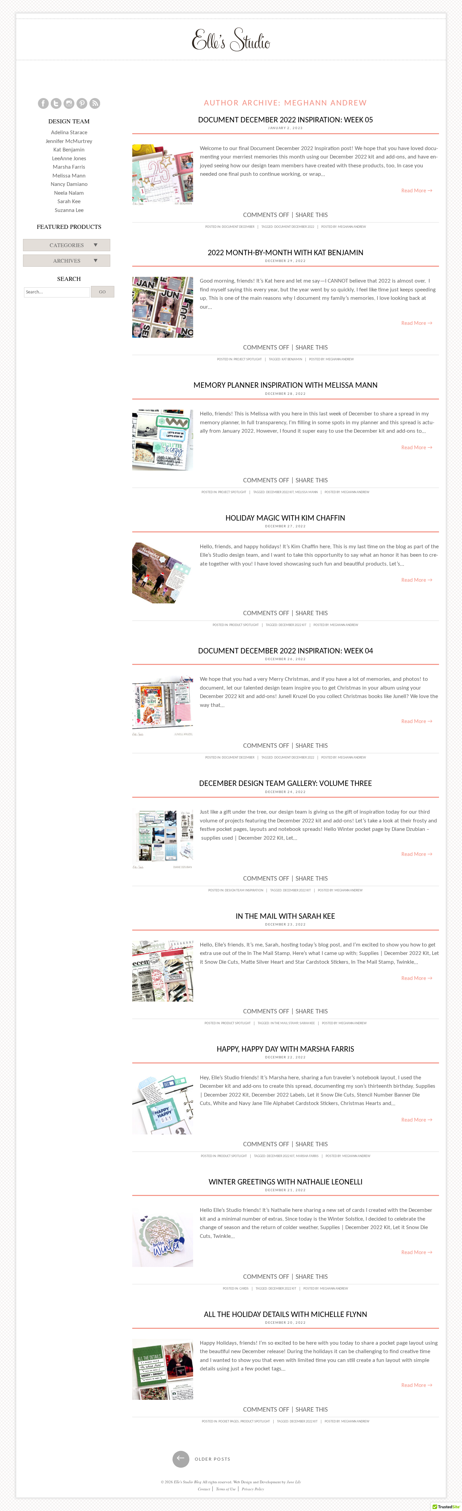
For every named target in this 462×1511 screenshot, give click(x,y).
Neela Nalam (69, 193)
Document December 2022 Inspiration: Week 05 (285, 120)
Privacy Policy (253, 1488)
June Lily (294, 1481)
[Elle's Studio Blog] (231, 39)
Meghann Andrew (325, 103)
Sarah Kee (307, 1023)
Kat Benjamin (292, 359)
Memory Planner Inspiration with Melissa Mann (285, 386)
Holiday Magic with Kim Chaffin (285, 518)
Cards (244, 1289)
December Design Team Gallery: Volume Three (285, 784)
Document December (238, 227)
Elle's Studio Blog (188, 1481)
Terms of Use (226, 1488)
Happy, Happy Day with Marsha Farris (285, 1050)
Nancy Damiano (69, 184)
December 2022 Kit (280, 492)
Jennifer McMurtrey (69, 141)
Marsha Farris (307, 1156)
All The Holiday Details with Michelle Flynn (285, 1315)
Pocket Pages (228, 1421)
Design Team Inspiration (244, 890)
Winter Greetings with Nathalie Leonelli (286, 1182)
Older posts (204, 1459)
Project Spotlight (248, 359)
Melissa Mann (306, 492)
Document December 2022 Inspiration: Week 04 (285, 651)
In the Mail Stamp (284, 1023)
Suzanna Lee (69, 210)
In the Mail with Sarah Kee (285, 917)
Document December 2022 (294, 227)
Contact (204, 1488)
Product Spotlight (244, 625)
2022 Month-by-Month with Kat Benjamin (286, 253)
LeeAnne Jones (69, 159)
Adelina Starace (69, 133)
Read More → (416, 191)
